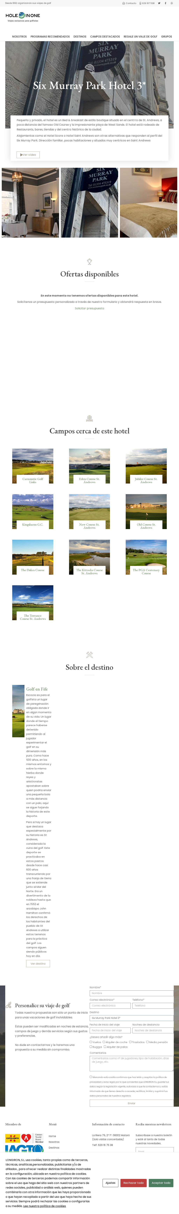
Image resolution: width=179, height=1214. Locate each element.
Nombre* (95, 987)
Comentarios (98, 1053)
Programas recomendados (50, 36)
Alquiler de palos (117, 1047)
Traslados (138, 1042)
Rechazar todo (133, 1183)
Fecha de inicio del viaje (105, 1024)
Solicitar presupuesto (89, 308)
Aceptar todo (161, 1183)
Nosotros (19, 36)
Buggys (97, 1047)
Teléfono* (138, 1000)
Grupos (166, 36)
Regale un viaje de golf (140, 36)
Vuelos (97, 1042)
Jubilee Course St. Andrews (146, 480)
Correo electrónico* (102, 1000)
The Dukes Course (32, 570)
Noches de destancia (146, 1024)
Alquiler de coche (116, 1042)
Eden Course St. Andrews (89, 480)
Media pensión (158, 1042)
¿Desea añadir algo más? (106, 1037)
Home (52, 1136)
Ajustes (110, 1183)
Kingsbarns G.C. (32, 524)
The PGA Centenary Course (146, 571)
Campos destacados (105, 36)
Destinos (80, 36)
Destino (94, 1012)
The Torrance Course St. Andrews (33, 617)
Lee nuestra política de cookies (44, 1206)
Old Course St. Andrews (146, 526)
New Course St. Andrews (89, 526)
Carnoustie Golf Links (32, 480)
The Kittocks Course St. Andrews (89, 571)
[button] (5, 202)
